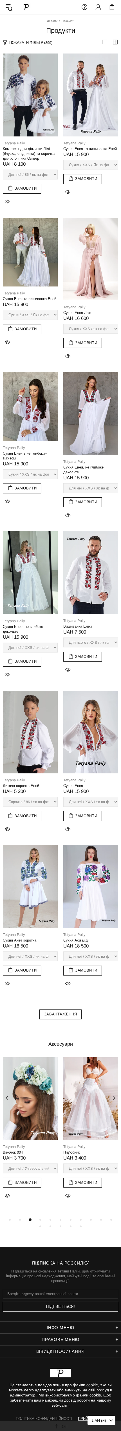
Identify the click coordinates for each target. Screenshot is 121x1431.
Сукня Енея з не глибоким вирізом (25, 455)
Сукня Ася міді (76, 940)
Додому (52, 20)
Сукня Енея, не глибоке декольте (83, 469)
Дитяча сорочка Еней (21, 786)
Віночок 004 (13, 1152)
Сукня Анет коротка (19, 940)
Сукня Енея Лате (77, 313)
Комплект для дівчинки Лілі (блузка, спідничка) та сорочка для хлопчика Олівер (29, 154)
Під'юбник (71, 1152)
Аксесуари (60, 1044)
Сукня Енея (73, 786)
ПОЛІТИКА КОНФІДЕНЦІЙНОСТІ (44, 1419)
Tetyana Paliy (26, 6)
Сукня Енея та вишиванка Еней (90, 149)
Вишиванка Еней (77, 626)
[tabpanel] (30, 1134)
